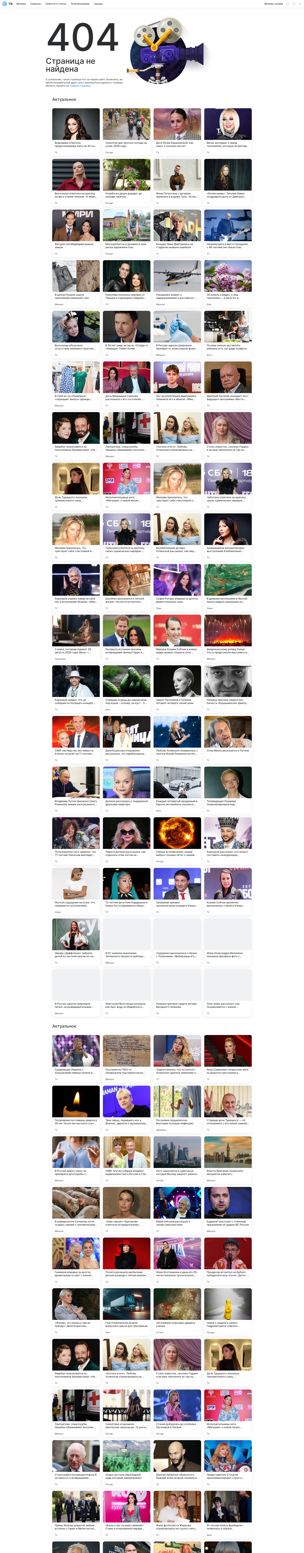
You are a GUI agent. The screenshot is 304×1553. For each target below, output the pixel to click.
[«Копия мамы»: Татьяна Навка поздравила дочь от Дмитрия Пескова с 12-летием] (228, 182)
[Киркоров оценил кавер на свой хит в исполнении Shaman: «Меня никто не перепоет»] (76, 588)
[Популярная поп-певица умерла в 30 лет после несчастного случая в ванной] (76, 1312)
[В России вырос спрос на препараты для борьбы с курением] (76, 1362)
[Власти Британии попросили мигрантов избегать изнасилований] (228, 1362)
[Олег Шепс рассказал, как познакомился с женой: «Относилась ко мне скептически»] (228, 993)
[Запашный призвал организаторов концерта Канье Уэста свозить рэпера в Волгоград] (177, 891)
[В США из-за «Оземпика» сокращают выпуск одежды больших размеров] (76, 385)
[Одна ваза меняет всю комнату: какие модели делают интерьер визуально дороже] (177, 1145)
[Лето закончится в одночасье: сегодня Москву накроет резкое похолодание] (177, 1362)
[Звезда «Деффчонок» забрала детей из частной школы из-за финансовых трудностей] (76, 942)
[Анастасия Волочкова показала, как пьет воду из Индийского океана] (126, 993)
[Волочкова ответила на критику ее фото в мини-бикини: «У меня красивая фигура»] (76, 182)
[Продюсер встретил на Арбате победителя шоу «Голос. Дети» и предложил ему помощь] (228, 1464)
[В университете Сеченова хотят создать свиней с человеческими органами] (76, 1413)
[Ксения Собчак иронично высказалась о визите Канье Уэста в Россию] (228, 891)
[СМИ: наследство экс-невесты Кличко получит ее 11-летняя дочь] (76, 739)
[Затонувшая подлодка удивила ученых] (177, 1514)
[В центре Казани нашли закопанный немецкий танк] (76, 284)
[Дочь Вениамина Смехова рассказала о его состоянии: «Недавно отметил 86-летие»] (126, 385)
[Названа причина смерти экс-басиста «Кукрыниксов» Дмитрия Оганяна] (228, 689)
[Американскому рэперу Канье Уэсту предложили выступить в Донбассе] (228, 638)
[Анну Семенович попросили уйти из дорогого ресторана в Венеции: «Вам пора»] (228, 1261)
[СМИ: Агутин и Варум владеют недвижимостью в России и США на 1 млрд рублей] (126, 1362)
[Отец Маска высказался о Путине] (228, 739)
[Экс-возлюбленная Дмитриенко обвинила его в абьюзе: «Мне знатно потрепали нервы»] (177, 385)
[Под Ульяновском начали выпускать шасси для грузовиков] (126, 1514)
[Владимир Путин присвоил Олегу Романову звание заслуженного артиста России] (76, 790)
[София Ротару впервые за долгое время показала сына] (177, 588)
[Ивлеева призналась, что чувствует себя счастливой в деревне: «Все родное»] (177, 486)
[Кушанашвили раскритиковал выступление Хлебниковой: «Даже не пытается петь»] (228, 537)
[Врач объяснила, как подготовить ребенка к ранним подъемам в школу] (76, 1145)
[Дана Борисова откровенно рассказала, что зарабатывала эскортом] (126, 739)
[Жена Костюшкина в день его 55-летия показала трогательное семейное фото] (177, 1464)
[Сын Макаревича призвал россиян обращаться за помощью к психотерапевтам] (177, 1043)
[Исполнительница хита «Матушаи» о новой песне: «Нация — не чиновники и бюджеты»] (126, 486)
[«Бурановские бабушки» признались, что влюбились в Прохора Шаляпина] (76, 1195)
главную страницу (80, 85)
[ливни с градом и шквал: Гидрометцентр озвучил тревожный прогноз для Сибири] (228, 1514)
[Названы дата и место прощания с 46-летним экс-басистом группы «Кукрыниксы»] (228, 233)
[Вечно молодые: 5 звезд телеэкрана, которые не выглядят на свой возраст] (228, 132)
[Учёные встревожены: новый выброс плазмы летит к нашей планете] (177, 841)
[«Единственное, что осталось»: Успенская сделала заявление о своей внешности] (177, 1261)
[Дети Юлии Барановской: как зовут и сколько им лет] (177, 132)
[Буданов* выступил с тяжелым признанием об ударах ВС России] (228, 1413)
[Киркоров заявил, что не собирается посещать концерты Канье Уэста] (76, 689)
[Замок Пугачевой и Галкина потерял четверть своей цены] (177, 689)
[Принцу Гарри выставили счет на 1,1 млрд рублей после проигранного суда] (76, 1043)
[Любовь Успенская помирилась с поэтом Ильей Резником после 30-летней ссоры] (177, 739)
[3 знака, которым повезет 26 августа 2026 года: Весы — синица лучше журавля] (76, 638)
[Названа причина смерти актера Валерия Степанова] (177, 993)
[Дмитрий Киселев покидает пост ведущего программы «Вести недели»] (228, 385)
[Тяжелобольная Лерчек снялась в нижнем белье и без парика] (177, 1195)
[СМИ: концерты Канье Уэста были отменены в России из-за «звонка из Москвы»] (228, 1145)
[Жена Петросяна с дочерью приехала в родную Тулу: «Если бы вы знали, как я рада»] (177, 182)
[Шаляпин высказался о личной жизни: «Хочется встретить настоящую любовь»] (126, 588)
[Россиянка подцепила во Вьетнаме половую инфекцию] (177, 1312)
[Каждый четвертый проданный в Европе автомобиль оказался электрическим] (177, 790)
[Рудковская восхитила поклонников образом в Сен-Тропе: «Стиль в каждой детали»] (228, 1043)
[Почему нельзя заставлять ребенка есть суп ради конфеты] (228, 334)
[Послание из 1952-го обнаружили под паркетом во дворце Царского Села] (126, 1261)
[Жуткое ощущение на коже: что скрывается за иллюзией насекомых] (76, 891)
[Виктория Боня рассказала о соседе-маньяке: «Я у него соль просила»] (177, 1094)
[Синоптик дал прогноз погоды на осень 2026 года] (126, 132)
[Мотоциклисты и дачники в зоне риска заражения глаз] (126, 233)
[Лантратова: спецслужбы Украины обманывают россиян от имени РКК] (126, 436)
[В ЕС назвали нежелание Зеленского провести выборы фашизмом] (126, 942)
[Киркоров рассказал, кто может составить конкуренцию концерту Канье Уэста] (228, 841)
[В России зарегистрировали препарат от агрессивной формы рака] (177, 334)
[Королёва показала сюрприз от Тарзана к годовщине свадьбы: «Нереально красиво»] (126, 284)
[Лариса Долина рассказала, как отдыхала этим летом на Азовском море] (126, 841)
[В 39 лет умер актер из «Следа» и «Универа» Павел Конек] (126, 334)
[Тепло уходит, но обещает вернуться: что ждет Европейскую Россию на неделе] (228, 1094)
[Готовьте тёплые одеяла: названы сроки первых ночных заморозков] (228, 1195)
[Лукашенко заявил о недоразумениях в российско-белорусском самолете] (177, 284)
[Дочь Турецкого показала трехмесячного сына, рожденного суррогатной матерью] (76, 486)
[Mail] (5, 4)
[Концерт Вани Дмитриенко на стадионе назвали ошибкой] (177, 233)
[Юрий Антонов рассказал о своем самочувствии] (177, 1413)
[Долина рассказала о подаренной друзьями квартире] (126, 790)
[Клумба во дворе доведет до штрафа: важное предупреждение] (126, 182)
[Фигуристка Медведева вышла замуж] (76, 233)
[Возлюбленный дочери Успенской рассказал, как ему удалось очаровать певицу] (177, 537)
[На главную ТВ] (10, 4)
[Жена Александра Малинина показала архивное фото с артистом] (228, 942)
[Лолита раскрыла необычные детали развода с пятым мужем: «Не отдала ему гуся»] (126, 1464)
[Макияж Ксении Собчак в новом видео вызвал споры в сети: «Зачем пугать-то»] (177, 638)
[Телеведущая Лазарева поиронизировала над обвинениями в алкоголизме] (228, 790)
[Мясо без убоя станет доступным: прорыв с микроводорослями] (76, 1094)
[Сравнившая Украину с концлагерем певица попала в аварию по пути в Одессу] (76, 1261)
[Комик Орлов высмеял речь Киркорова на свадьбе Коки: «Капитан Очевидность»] (126, 1195)
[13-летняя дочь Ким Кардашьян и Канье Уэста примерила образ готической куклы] (126, 891)
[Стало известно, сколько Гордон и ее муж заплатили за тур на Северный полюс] (228, 436)
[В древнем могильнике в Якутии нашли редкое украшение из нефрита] (228, 588)
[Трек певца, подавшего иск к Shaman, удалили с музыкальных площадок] (126, 1312)
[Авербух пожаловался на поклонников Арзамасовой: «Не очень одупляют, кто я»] (76, 436)
